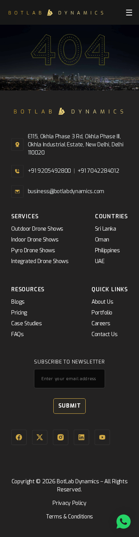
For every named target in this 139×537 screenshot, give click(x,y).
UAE (100, 261)
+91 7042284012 (98, 171)
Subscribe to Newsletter (69, 362)
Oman (102, 239)
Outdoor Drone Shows (37, 229)
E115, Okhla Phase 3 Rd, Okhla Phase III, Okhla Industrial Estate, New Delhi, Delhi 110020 (76, 144)
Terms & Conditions (69, 516)
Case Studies (26, 323)
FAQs (17, 334)
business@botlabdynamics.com (66, 191)
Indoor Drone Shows (34, 239)
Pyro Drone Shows (33, 250)
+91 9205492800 (49, 171)
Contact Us (104, 334)
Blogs (18, 302)
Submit (69, 406)
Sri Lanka (105, 229)
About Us (102, 302)
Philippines (107, 250)
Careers (101, 323)
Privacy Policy (69, 503)
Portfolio (102, 312)
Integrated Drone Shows (39, 261)
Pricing (19, 312)
